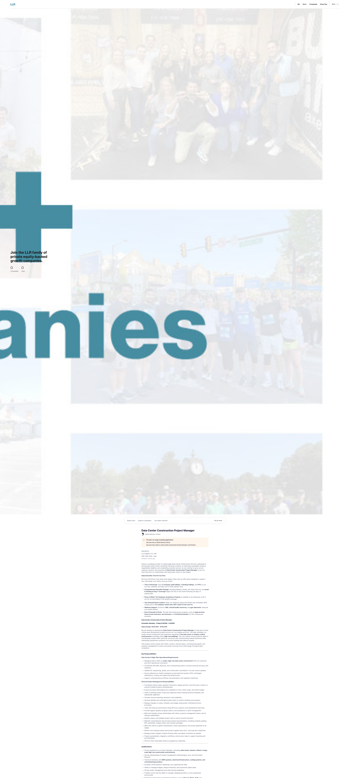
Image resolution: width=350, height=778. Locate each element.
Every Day (323, 4)
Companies (313, 4)
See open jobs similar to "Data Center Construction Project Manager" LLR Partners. (171, 545)
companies (144, 520)
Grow (304, 4)
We (299, 4)
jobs (131, 520)
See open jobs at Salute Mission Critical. (158, 542)
